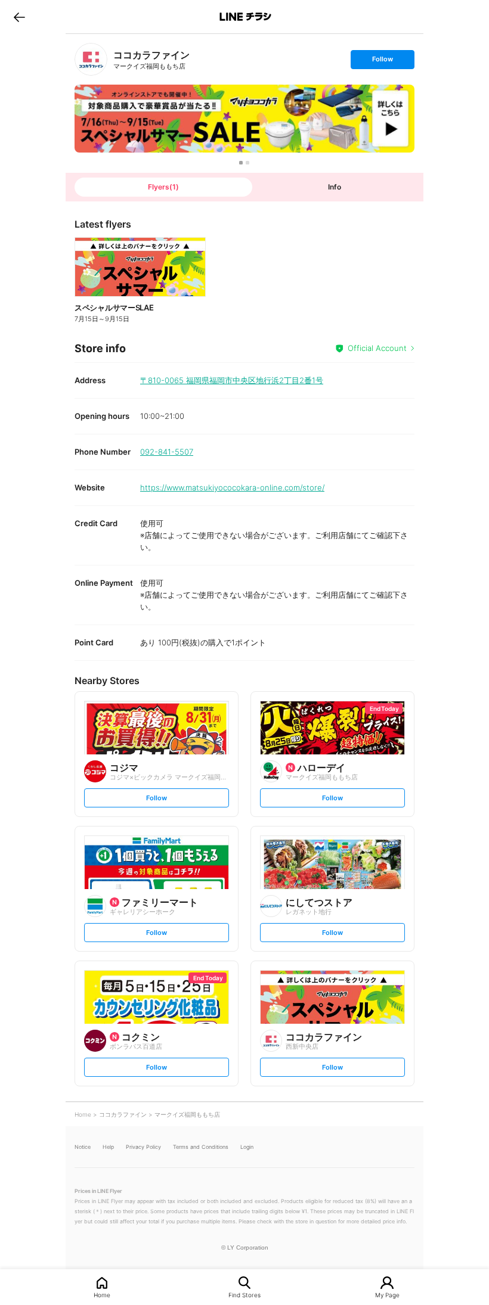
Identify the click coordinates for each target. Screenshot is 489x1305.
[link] (91, 59)
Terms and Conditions (200, 1146)
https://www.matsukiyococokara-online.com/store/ (232, 487)
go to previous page (19, 16)
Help (108, 1146)
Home (102, 1294)
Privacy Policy (143, 1146)
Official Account (377, 348)
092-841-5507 (166, 451)
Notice (83, 1146)
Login (246, 1146)
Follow (382, 61)
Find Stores (244, 1294)
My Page (387, 1294)
